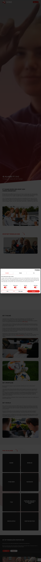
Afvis (7, 291)
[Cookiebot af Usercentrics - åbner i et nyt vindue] (35, 270)
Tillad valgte (20, 291)
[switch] (15, 287)
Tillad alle (33, 291)
